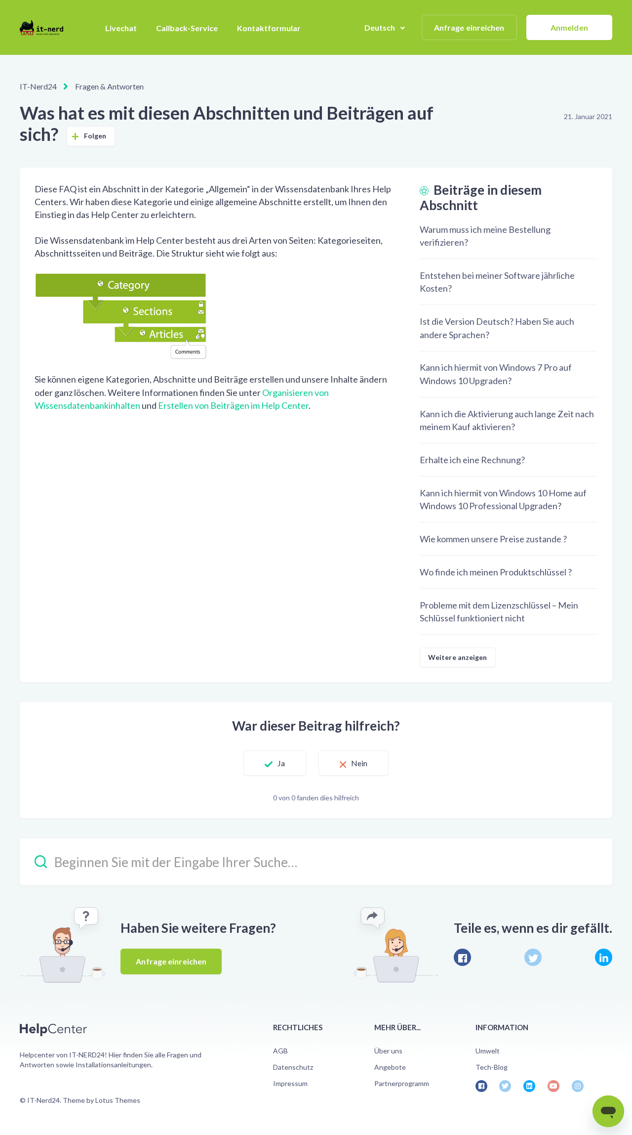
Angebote (390, 1067)
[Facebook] (462, 957)
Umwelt (487, 1051)
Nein (359, 763)
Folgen (95, 135)
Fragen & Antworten (109, 86)
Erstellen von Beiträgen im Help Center (233, 405)
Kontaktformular (269, 28)
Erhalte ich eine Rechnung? (472, 459)
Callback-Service (187, 28)
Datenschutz (293, 1067)
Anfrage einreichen (469, 27)
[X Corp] (533, 957)
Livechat (121, 28)
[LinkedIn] (603, 957)
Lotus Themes (117, 1100)
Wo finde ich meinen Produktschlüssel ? (496, 572)
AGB (280, 1051)
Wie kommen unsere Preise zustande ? (493, 538)
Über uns (388, 1051)
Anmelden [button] (569, 27)
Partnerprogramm (401, 1083)
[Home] (46, 27)
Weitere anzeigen (457, 657)
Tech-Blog (491, 1067)
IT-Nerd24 (38, 86)
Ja (281, 763)
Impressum (290, 1083)
